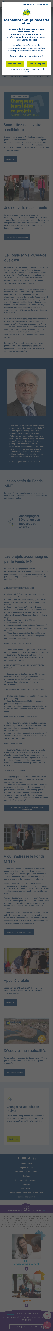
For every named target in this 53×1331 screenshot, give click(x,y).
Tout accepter (37, 64)
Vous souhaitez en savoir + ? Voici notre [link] (26, 70)
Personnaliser (15, 64)
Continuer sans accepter (34, 4)
